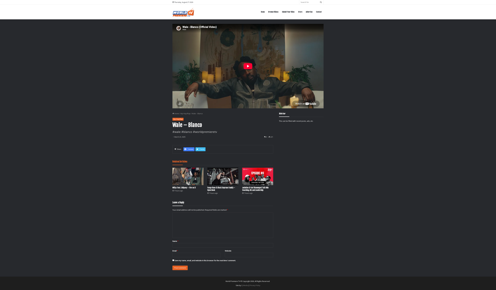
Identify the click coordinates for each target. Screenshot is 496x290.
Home (263, 12)
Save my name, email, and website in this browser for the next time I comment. (205, 260)
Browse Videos (273, 12)
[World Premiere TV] (183, 12)
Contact (319, 12)
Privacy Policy (255, 285)
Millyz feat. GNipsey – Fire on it (184, 188)
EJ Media (244, 285)
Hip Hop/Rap (185, 113)
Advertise (309, 12)
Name (175, 241)
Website (228, 251)
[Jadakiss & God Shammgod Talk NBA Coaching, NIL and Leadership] (257, 176)
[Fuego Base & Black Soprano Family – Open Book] (222, 176)
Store (300, 12)
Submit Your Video (288, 12)
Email (175, 251)
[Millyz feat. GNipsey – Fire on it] (187, 176)
